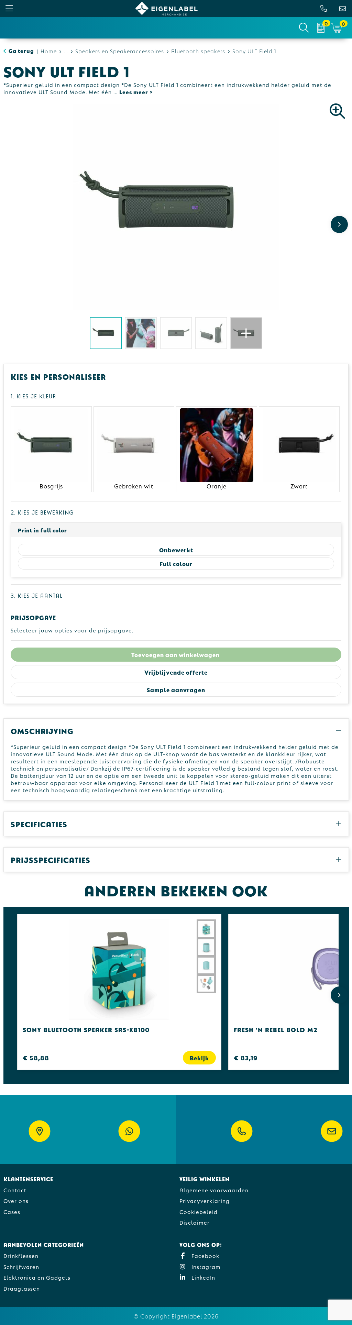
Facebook (204, 1255)
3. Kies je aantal (37, 595)
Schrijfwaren (21, 1266)
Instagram (205, 1266)
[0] (320, 28)
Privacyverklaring (204, 1200)
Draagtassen (21, 1288)
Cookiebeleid (198, 1211)
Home (49, 50)
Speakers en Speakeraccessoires (119, 50)
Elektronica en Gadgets (36, 1277)
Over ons (16, 1200)
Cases (11, 1211)
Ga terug (21, 50)
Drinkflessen (20, 1255)
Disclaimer (194, 1222)
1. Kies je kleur (33, 395)
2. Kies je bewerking (42, 512)
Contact (14, 1189)
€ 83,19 (246, 1057)
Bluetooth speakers (198, 50)
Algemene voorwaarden (214, 1189)
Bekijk (199, 1058)
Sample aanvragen (176, 690)
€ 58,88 (36, 1057)
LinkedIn (202, 1277)
